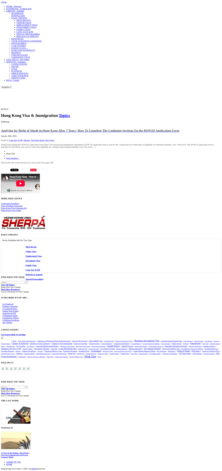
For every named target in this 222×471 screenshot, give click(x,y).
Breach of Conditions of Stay (124, 341)
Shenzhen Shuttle (29, 353)
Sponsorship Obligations (59, 353)
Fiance (3, 346)
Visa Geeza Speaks (208, 353)
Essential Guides (215, 343)
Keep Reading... (12, 158)
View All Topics (8, 285)
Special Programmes (34, 279)
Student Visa (81, 353)
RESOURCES (17, 39)
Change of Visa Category (40, 344)
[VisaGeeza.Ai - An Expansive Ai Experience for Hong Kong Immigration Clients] (111, 440)
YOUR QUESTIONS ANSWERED (26, 41)
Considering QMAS (10, 318)
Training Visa (125, 354)
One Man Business (7, 351)
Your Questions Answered (11, 206)
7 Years (13, 341)
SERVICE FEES (18, 78)
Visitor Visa (50, 357)
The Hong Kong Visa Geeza (42, 140)
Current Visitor (165, 343)
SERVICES (16, 62)
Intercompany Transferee (41, 349)
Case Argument (198, 341)
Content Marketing (106, 343)
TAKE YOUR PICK (20, 76)
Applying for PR (9, 313)
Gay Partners (30, 346)
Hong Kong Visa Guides (11, 210)
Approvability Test (96, 341)
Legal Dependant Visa (68, 349)
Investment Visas (33, 261)
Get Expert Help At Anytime (13, 335)
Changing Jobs (94, 344)
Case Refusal (208, 341)
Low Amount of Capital (107, 349)
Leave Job (54, 349)
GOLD (14, 69)
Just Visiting (7, 322)
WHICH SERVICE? (19, 73)
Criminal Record (136, 343)
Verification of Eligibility (169, 353)
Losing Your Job (94, 349)
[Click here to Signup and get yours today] (111, 414)
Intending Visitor (27, 349)
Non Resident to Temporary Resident (192, 349)
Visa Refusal (22, 357)
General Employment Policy (47, 346)
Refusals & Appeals (34, 275)
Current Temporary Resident (151, 343)
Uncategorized (143, 353)
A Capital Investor (9, 309)
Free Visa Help (20, 346)
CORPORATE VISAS (20, 57)
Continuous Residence (122, 344)
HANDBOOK (18, 9)
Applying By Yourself (79, 341)
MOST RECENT (23, 20)
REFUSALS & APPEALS (27, 36)
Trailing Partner (114, 353)
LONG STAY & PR (24, 32)
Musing (27, 140)
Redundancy (172, 351)
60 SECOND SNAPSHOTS (23, 50)
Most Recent (31, 247)
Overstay (40, 351)
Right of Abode (183, 351)
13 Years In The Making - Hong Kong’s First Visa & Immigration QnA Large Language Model (15, 455)
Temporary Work (103, 353)
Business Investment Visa (146, 340)
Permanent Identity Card (53, 351)
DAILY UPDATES (19, 18)
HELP (12, 80)
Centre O (216, 341)
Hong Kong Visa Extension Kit (14, 208)
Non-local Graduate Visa (171, 349)
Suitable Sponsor (91, 353)
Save (34, 170)
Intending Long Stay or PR (11, 349)
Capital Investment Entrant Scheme (171, 341)
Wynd (99, 357)
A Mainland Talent (9, 316)
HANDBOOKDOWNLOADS (18, 14)
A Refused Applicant (10, 320)
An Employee (8, 304)
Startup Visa (72, 354)
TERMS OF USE (13, 462)
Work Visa (90, 356)
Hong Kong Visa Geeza (99, 346)
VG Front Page (185, 354)
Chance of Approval (20, 343)
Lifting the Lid (82, 349)
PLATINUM (16, 71)
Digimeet (185, 343)
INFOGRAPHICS (19, 43)
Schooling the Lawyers (8, 353)
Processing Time (108, 351)
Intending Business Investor (176, 346)
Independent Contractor (156, 346)
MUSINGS (16, 53)
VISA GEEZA (17, 59)
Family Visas (31, 265)
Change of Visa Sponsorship (62, 344)
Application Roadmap (10, 203)
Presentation (96, 351)
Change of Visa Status (80, 344)
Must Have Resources (10, 289)
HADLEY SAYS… (19, 48)
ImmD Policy (113, 346)
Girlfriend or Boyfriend (67, 346)
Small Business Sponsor (43, 353)
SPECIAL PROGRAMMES (28, 34)
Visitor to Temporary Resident (36, 357)
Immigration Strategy (141, 346)
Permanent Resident (70, 351)
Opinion (18, 351)
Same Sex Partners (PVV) (211, 351)
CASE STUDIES (18, 46)
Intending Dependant (195, 346)
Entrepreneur (195, 343)
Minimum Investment (135, 349)
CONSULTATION (19, 64)
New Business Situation (152, 349)
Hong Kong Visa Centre (83, 346)
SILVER (14, 66)
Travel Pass (134, 353)
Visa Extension (197, 354)
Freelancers (10, 346)
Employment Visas (34, 256)
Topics (64, 115)
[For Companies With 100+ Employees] (23, 229)
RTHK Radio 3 (196, 351)
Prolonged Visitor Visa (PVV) (123, 351)
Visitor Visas (31, 251)
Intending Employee (209, 346)
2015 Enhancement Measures (27, 341)
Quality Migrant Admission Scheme (144, 351)
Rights (34, 469)
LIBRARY (15, 11)
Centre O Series (5, 343)
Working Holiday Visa (76, 357)
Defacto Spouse (176, 344)
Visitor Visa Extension (61, 357)
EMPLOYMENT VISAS (27, 25)
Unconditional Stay (155, 353)
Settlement (19, 354)
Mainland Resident (121, 349)
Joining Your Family (10, 311)
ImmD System (127, 346)
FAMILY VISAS (23, 29)
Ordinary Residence (29, 351)
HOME (13, 6)
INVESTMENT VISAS (26, 27)
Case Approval (188, 341)
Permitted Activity (84, 351)
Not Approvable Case (211, 349)
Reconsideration (161, 351)
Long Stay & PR (16, 140)
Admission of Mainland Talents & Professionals (53, 341)
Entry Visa (205, 343)
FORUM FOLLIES (19, 55)
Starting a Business (10, 306)
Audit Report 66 (109, 341)
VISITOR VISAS (23, 23)
